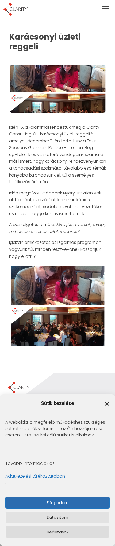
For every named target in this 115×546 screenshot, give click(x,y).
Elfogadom (57, 502)
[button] (107, 403)
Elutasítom (57, 517)
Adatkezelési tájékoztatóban (35, 476)
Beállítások (57, 532)
